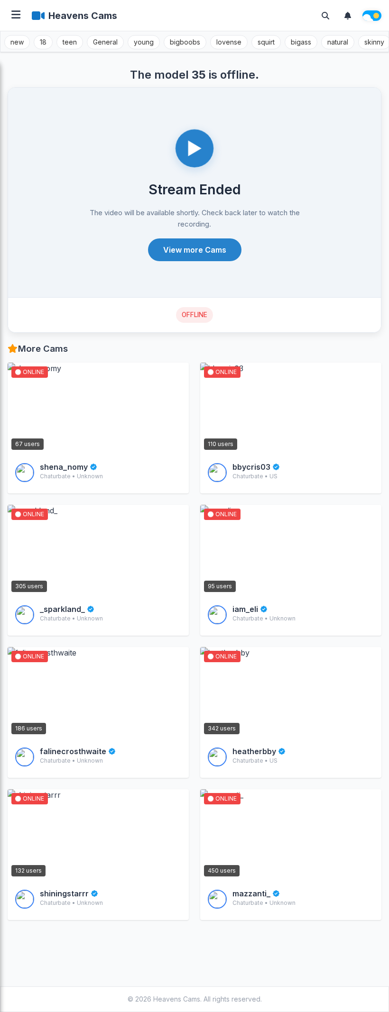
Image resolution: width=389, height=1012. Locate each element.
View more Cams (194, 250)
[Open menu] (16, 15)
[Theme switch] (371, 15)
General (105, 42)
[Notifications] (348, 15)
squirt (266, 42)
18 (43, 42)
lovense (228, 42)
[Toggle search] (325, 15)
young (144, 42)
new (17, 42)
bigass (301, 42)
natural (337, 42)
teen (70, 42)
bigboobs (185, 42)
